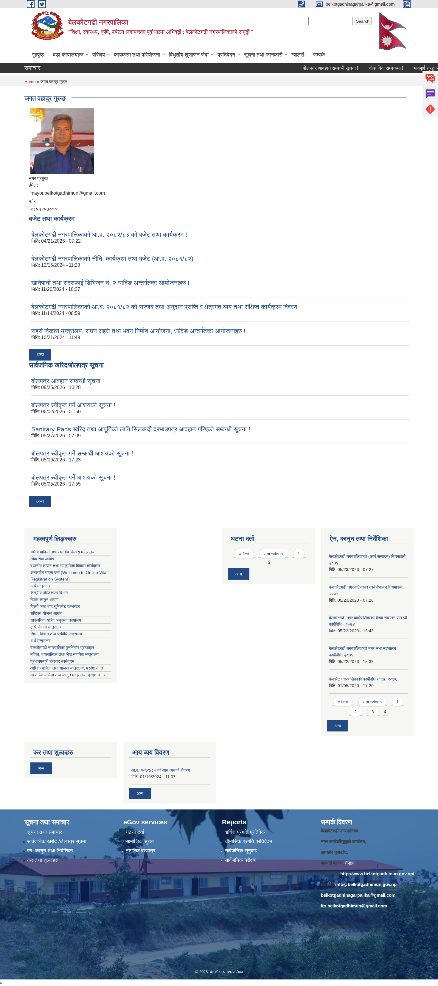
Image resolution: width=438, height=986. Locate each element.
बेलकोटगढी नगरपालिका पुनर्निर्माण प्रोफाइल (62, 647)
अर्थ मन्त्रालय (40, 586)
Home (30, 81)
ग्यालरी (297, 55)
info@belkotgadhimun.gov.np (366, 884)
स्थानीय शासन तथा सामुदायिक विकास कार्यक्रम (65, 565)
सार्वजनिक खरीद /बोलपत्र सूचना (56, 841)
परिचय (98, 55)
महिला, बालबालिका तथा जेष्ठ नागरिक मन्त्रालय (65, 654)
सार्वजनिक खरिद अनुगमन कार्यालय (56, 620)
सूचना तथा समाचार (44, 832)
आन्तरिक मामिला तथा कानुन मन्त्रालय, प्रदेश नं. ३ (68, 675)
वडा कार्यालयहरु (68, 55)
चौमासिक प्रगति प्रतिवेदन (248, 841)
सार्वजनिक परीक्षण (240, 860)
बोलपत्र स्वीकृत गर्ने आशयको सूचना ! (73, 405)
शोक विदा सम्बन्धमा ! (372, 68)
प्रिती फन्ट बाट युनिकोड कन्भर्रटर (55, 606)
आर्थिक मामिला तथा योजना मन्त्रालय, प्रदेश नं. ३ (66, 668)
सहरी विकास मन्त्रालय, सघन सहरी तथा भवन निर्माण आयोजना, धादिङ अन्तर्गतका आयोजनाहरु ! (138, 330)
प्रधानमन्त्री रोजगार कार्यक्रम (53, 661)
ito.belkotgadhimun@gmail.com (354, 905)
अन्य (40, 354)
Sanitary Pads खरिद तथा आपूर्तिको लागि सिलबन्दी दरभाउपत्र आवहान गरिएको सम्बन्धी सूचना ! (140, 429)
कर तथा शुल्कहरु (42, 860)
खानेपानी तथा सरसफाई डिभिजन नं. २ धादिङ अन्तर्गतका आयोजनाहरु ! (110, 282)
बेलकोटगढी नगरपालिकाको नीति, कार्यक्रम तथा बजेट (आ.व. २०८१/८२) (112, 258)
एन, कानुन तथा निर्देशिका (50, 851)
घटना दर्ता (135, 832)
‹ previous (273, 553)
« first (244, 553)
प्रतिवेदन (226, 55)
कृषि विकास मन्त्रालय (46, 627)
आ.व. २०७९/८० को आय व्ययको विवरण (160, 770)
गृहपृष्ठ (38, 55)
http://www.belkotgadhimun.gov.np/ (377, 873)
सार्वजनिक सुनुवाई (241, 851)
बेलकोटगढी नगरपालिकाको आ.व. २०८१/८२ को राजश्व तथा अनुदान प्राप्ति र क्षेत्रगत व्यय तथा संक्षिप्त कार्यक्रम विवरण (164, 306)
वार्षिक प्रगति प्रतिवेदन (246, 832)
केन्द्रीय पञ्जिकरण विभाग (49, 592)
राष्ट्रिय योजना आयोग (46, 613)
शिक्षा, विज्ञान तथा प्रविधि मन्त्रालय (56, 633)
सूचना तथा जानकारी (263, 55)
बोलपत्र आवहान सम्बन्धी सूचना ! (316, 68)
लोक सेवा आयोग (42, 558)
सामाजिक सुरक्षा (140, 841)
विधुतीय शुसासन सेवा (189, 55)
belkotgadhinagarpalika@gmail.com (358, 895)
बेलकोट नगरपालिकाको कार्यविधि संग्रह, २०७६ (363, 679)
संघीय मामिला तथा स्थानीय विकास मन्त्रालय (62, 552)
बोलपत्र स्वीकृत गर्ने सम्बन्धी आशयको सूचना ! (82, 453)
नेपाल (349, 862)
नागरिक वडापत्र (140, 851)
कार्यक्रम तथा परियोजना (137, 55)
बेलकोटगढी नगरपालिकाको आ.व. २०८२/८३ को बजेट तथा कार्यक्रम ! (109, 234)
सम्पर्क (319, 55)
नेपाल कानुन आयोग (44, 599)
